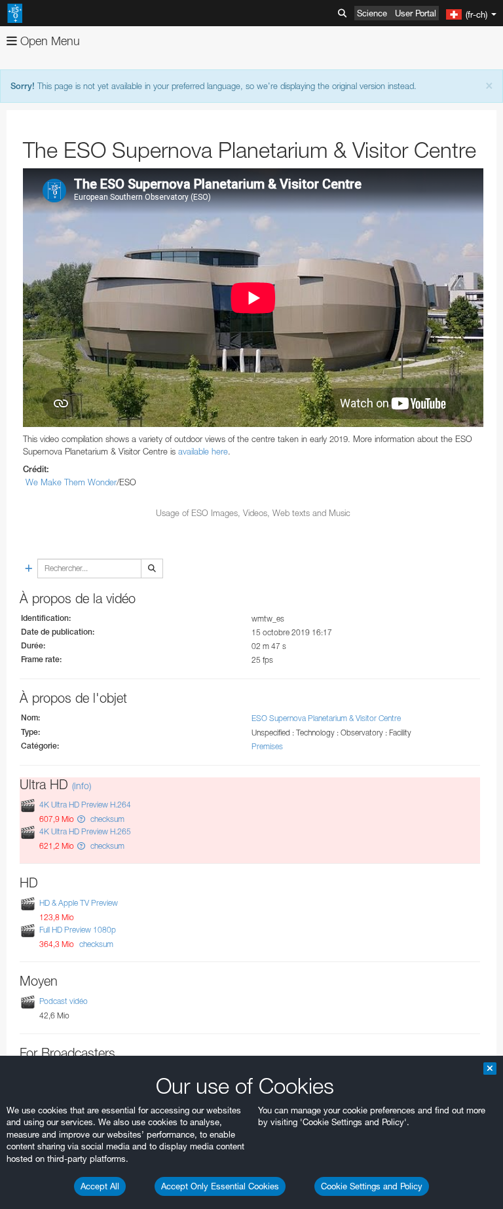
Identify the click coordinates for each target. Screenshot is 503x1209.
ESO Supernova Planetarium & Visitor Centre (326, 718)
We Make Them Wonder (71, 482)
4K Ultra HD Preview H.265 (85, 831)
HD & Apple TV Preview (78, 903)
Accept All (100, 1186)
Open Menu (48, 41)
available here (203, 451)
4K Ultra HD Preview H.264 (85, 804)
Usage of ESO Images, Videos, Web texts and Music (253, 513)
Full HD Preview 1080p (77, 930)
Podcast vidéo (63, 1001)
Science (372, 13)
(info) (81, 785)
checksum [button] (106, 819)
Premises (267, 746)
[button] (81, 819)
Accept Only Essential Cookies (220, 1186)
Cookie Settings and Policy (371, 1186)
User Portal (415, 13)
